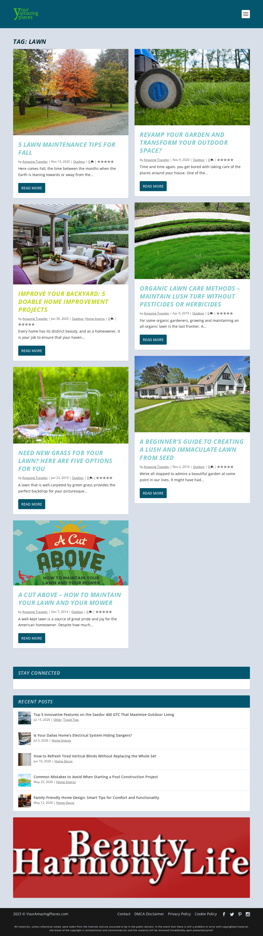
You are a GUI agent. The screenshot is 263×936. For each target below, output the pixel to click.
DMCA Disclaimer (149, 913)
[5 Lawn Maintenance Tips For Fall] (70, 92)
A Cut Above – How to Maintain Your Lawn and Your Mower (69, 598)
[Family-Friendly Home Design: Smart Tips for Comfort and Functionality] (24, 801)
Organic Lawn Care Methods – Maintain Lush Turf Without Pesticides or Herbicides (190, 296)
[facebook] (224, 914)
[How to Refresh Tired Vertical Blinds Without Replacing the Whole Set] (24, 759)
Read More (31, 188)
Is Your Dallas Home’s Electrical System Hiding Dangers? (83, 735)
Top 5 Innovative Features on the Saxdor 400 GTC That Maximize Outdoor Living (104, 714)
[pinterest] (240, 914)
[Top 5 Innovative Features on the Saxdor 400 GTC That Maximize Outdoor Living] (24, 718)
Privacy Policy (179, 913)
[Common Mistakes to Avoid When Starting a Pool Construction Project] (24, 780)
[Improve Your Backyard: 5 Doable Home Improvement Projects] (70, 244)
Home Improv (95, 318)
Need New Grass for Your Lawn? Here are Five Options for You (65, 460)
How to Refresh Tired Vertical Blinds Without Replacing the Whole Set (95, 756)
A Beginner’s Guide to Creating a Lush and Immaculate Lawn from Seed (192, 449)
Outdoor (79, 161)
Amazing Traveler (35, 161)
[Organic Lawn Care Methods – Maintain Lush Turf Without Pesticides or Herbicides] (192, 240)
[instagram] (248, 914)
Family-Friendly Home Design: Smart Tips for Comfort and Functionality (96, 797)
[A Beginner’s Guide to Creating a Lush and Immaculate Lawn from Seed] (192, 394)
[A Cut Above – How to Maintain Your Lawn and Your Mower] (70, 552)
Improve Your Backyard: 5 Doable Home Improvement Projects (63, 301)
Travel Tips (71, 719)
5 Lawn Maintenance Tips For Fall (67, 148)
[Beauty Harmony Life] (131, 896)
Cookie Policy (206, 913)
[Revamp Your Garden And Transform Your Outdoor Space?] (192, 87)
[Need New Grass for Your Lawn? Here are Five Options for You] (70, 405)
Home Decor (63, 761)
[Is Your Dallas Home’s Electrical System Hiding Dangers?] (24, 738)
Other (57, 719)
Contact (123, 913)
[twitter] (232, 914)
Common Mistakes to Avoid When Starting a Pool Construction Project (96, 776)
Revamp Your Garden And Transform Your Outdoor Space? (184, 142)
